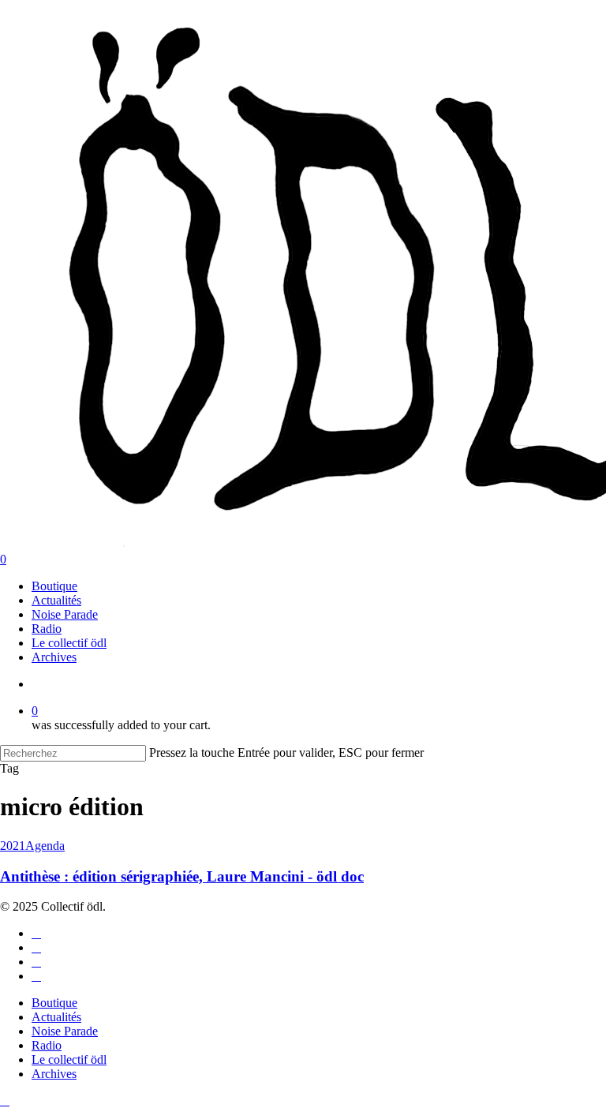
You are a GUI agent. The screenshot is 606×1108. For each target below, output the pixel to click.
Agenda (45, 845)
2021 (12, 845)
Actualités (56, 1017)
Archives (54, 1073)
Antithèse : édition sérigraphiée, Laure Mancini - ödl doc (182, 876)
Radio (47, 1045)
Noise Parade (65, 1031)
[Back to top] (4, 1100)
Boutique (54, 1002)
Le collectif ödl (69, 1059)
